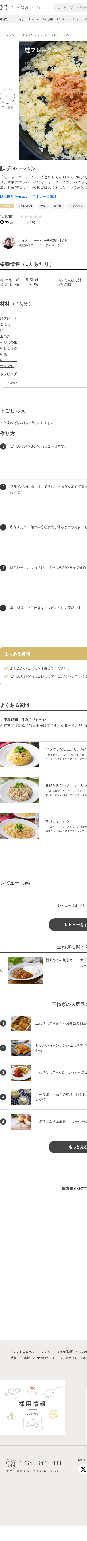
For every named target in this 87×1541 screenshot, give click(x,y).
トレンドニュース (22, 1351)
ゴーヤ (75, 19)
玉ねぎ (5, 336)
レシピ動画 (65, 1351)
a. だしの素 (8, 342)
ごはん (5, 324)
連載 (27, 1358)
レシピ (46, 1351)
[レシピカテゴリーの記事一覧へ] (7, 206)
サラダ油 (7, 366)
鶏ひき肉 (48, 19)
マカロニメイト (47, 1358)
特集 (13, 1358)
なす (21, 19)
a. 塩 (3, 354)
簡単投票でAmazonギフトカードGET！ (30, 196)
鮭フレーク (8, 318)
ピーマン (62, 19)
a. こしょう (8, 360)
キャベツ (33, 19)
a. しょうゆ (8, 348)
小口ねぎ (12, 382)
